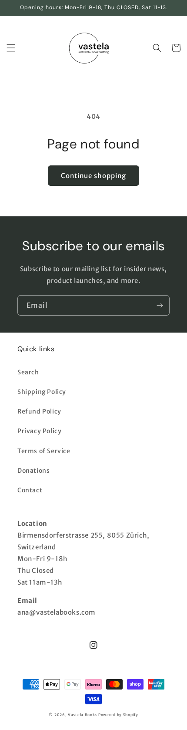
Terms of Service (43, 451)
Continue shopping (93, 176)
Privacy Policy (39, 431)
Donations (33, 470)
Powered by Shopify (118, 715)
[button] (10, 47)
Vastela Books (82, 715)
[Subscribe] (159, 305)
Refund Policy (39, 411)
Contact (29, 490)
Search (28, 372)
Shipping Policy (41, 392)
